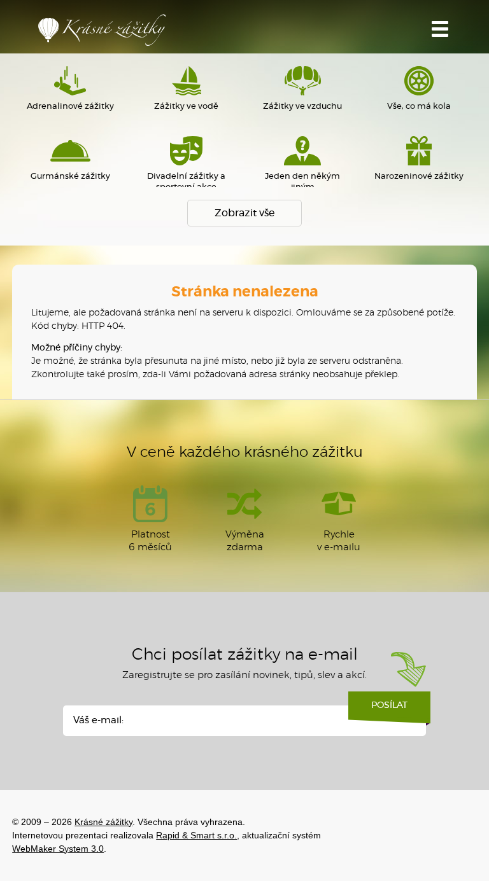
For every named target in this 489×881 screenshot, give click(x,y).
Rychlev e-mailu (338, 541)
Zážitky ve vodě (186, 106)
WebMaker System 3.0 (58, 848)
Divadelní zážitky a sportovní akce (186, 181)
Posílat (389, 705)
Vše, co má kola (419, 106)
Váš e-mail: (98, 720)
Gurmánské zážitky (70, 176)
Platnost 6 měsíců (150, 541)
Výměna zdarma (244, 541)
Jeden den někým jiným (302, 181)
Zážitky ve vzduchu (302, 106)
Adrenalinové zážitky (70, 106)
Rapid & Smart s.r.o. (196, 835)
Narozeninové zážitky (419, 176)
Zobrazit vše (244, 213)
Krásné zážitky (102, 30)
